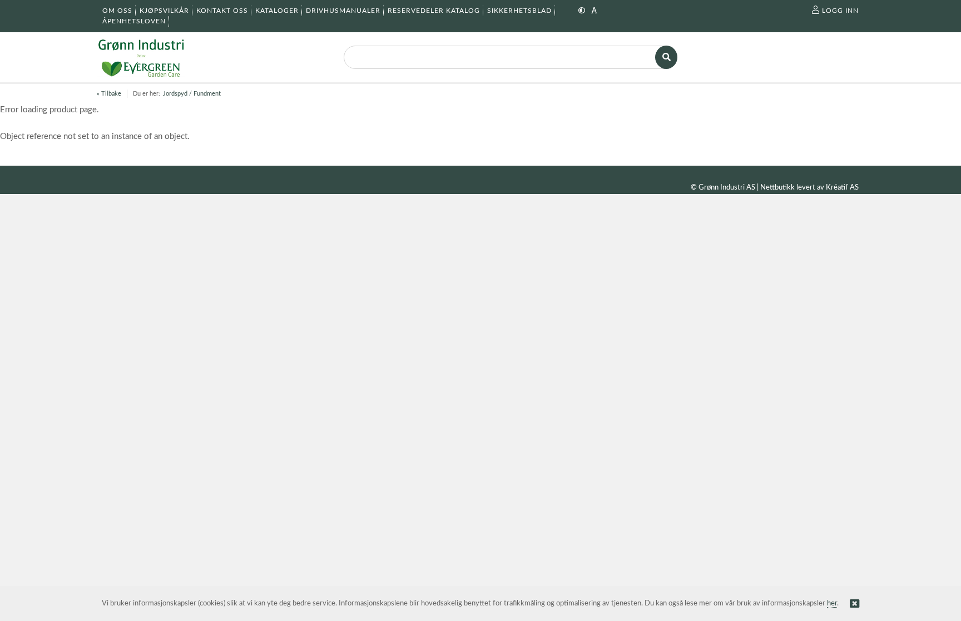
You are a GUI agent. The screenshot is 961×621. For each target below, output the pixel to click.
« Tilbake (109, 94)
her (832, 603)
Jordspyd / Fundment (192, 94)
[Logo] (141, 57)
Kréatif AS (842, 187)
